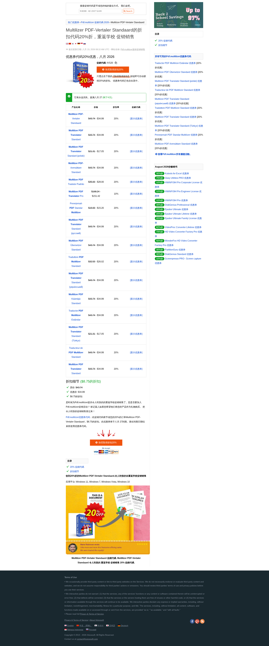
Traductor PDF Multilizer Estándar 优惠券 (175, 63)
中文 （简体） (85, 625)
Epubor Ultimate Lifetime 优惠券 (181, 214)
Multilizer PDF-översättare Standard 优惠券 (176, 144)
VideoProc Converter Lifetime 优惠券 (183, 227)
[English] (67, 43)
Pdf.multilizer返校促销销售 (133, 49)
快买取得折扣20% (114, 69)
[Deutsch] (78, 43)
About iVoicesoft (97, 620)
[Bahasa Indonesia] (82, 43)
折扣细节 (74, 471)
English (70, 625)
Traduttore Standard (76, 261)
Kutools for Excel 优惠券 (177, 173)
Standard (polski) (76, 151)
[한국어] (73, 43)
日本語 (112, 625)
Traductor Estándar (76, 315)
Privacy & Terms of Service (92, 614)
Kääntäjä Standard (76, 299)
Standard (76, 135)
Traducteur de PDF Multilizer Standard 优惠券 (177, 90)
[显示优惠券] (136, 118)
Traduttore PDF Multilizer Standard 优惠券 (176, 108)
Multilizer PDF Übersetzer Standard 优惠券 (176, 72)
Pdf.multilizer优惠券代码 (78, 417)
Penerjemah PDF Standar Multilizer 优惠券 (176, 135)
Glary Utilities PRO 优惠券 (178, 178)
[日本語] (76, 43)
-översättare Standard (76, 167)
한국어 (100, 625)
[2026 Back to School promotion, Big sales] (178, 27)
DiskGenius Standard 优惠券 (179, 254)
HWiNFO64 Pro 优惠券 (176, 200)
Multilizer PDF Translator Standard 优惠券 (175, 117)
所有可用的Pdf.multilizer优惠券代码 (173, 56)
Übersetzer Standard (76, 245)
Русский (92, 629)
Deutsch (124, 625)
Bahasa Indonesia (75, 629)
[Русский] (84, 43)
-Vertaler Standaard (76, 118)
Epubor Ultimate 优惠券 (176, 209)
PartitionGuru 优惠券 (175, 249)
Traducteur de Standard (76, 352)
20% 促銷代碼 (77, 467)
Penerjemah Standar (76, 208)
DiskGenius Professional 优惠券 (181, 205)
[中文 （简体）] (70, 43)
